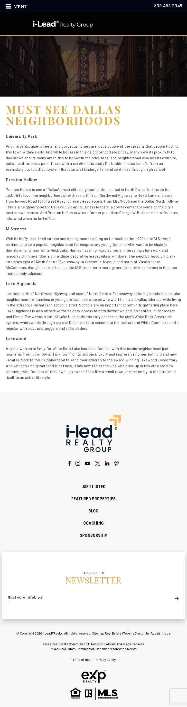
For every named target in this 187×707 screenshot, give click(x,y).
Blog (93, 510)
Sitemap (98, 633)
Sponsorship (93, 535)
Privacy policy (106, 660)
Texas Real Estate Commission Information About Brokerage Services (93, 644)
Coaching (93, 523)
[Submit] (177, 599)
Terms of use (80, 660)
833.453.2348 (168, 5)
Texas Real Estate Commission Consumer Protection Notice (93, 649)
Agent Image (160, 633)
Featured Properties (93, 498)
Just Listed (94, 486)
